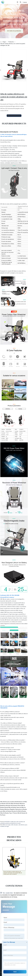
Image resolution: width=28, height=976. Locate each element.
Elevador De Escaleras (11, 805)
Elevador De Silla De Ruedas (19, 811)
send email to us (15, 115)
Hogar (4, 41)
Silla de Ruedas (12, 807)
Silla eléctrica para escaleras (7, 801)
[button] (17, 2)
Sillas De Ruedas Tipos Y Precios (8, 813)
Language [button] (25, 2)
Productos (11, 41)
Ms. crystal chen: (8, 893)
